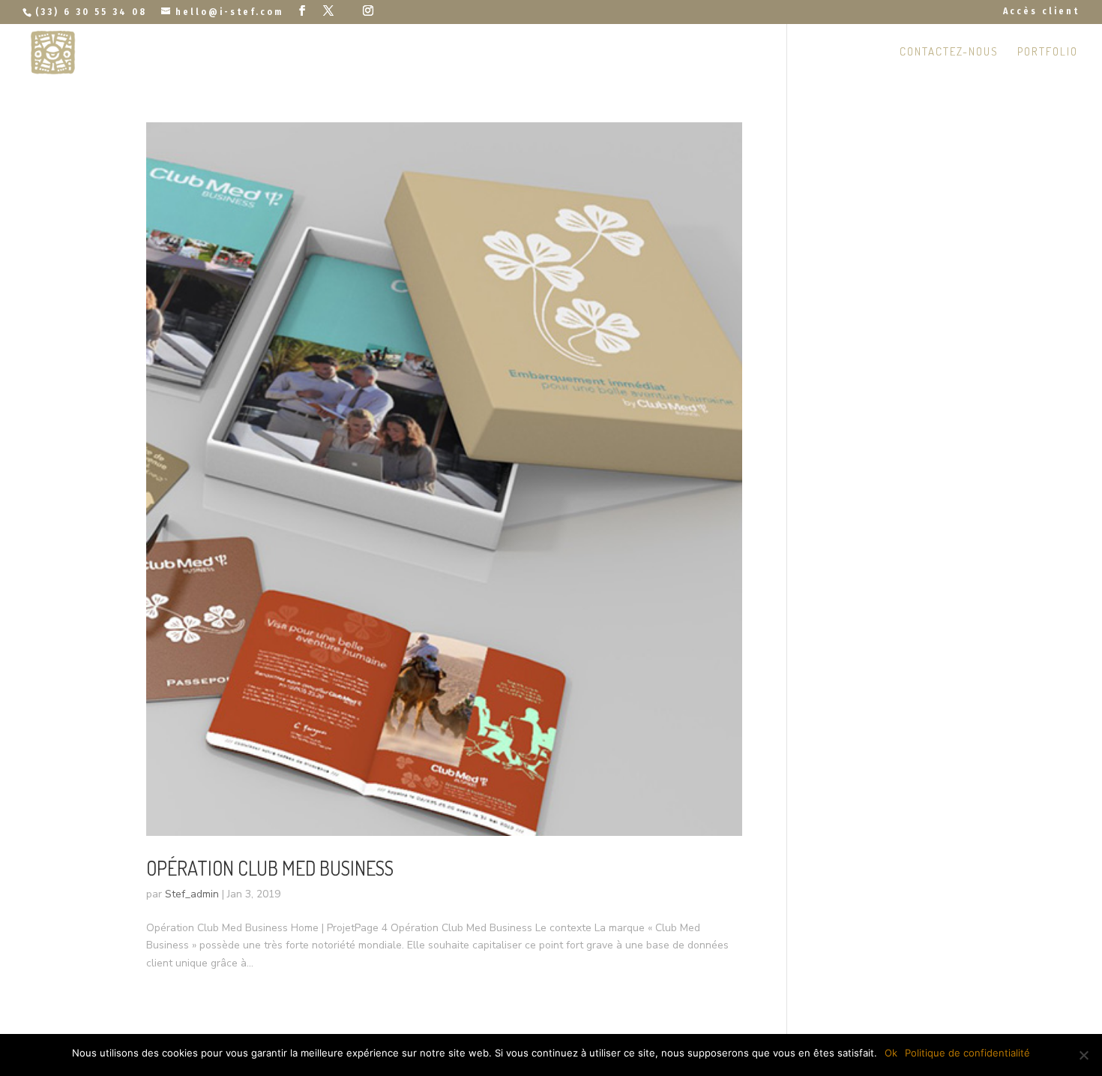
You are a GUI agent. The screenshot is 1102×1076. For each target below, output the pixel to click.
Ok (891, 1053)
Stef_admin (192, 894)
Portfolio (1047, 53)
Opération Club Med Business (270, 867)
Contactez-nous (949, 53)
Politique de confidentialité (967, 1053)
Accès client (1041, 12)
